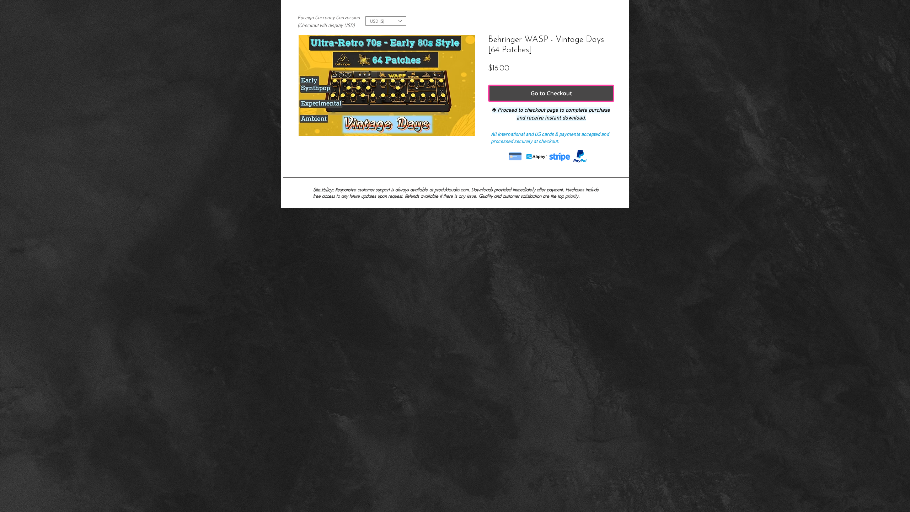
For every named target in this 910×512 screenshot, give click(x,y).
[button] (385, 21)
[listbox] (385, 21)
